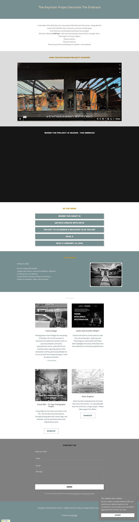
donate (51, 431)
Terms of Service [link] (86, 493)
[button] (51, 360)
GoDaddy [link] (74, 515)
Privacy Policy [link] (75, 493)
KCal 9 (69, 236)
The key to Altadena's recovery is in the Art (69, 230)
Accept (118, 515)
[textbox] (69, 457)
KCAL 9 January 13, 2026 (69, 243)
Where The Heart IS (69, 216)
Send (69, 487)
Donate (88, 416)
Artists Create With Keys (69, 223)
